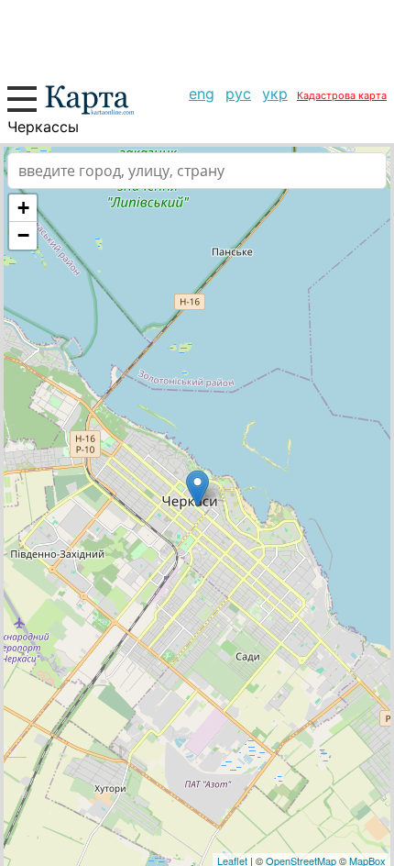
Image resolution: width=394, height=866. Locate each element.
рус (238, 93)
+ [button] (23, 207)
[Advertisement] (197, 36)
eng (201, 93)
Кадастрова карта (342, 95)
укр (275, 93)
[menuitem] (201, 94)
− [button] (23, 235)
